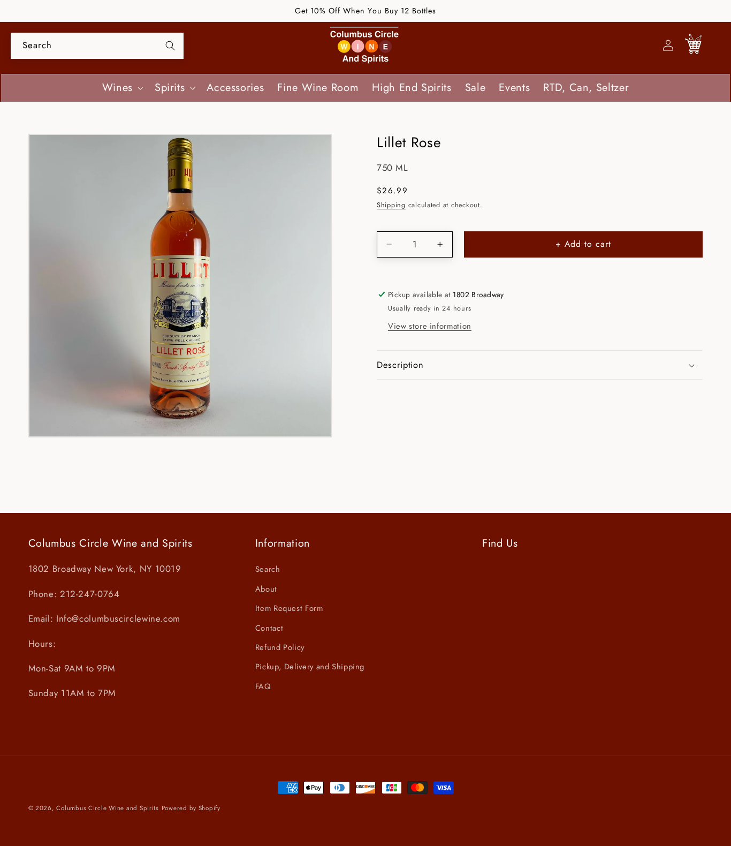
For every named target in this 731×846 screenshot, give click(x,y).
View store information (429, 326)
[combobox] (97, 45)
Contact (269, 628)
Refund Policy (279, 647)
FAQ (263, 686)
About (266, 589)
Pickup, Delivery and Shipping (309, 667)
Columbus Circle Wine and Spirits (107, 808)
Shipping (391, 205)
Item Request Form (289, 609)
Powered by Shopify (191, 808)
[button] (121, 88)
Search (267, 570)
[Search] (170, 45)
